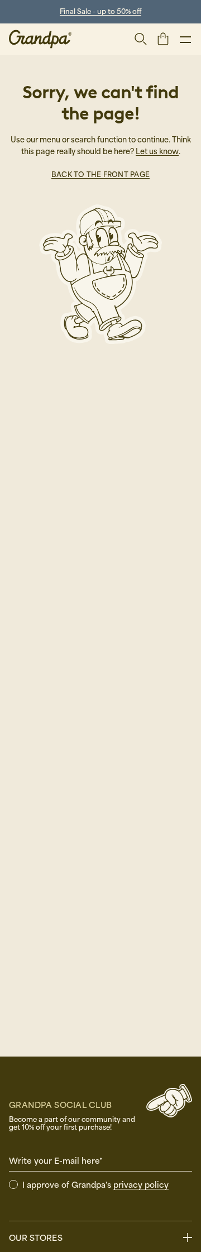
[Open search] (140, 39)
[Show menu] (185, 39)
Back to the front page (100, 174)
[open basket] (163, 38)
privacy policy (141, 1184)
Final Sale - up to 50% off (100, 11)
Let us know (157, 151)
